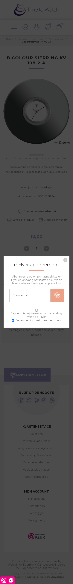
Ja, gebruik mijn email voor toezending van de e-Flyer (36, 315)
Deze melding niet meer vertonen (38, 320)
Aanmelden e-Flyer (57, 295)
